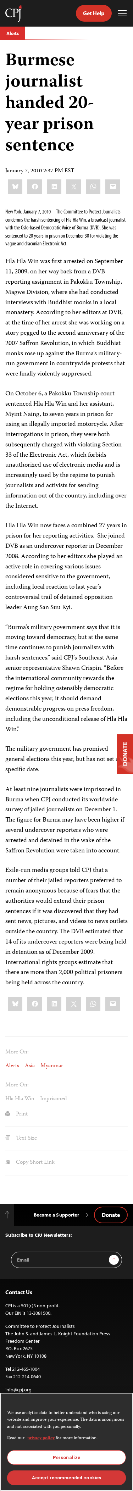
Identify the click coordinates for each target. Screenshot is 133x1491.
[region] (66, 1442)
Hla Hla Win (19, 1099)
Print (21, 1114)
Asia (30, 1066)
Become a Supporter (56, 1215)
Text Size (26, 1138)
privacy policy (41, 1438)
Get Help (94, 13)
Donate (111, 1214)
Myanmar (51, 1066)
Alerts (12, 33)
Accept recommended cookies (66, 1477)
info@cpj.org (18, 1389)
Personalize (66, 1457)
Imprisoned (53, 1099)
